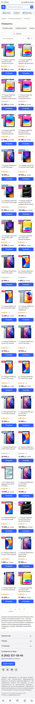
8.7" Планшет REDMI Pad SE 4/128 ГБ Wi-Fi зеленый (26, 448)
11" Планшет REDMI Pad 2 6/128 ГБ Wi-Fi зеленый (8, 412)
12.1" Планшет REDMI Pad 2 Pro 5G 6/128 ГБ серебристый (25, 308)
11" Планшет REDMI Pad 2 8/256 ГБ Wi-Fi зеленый (8, 448)
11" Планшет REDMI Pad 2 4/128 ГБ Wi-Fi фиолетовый (25, 413)
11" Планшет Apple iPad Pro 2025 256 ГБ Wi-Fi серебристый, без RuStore (25, 202)
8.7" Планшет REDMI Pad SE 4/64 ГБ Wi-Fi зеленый (8, 553)
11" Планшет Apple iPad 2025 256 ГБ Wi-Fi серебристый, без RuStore (8, 96)
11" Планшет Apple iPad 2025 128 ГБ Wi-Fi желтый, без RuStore (25, 237)
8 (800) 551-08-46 (28, 2)
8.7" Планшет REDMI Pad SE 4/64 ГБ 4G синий (8, 518)
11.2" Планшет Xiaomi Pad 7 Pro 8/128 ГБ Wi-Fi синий (9, 201)
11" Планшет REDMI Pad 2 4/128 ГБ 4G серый (8, 166)
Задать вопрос (8, 664)
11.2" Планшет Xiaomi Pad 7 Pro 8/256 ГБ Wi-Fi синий (26, 166)
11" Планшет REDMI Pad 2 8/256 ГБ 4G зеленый (8, 342)
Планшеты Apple (7, 28)
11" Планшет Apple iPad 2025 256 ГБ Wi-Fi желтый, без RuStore (25, 589)
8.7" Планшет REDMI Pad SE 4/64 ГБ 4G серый (8, 377)
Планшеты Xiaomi (21, 28)
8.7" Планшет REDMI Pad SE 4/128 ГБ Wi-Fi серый (8, 307)
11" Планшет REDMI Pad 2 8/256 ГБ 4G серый (8, 272)
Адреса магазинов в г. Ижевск (10, 658)
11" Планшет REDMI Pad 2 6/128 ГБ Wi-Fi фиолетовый (25, 484)
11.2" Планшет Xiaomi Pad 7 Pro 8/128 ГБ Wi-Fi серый (9, 237)
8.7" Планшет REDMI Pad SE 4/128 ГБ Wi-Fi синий (25, 377)
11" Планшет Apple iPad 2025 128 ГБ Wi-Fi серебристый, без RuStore (25, 61)
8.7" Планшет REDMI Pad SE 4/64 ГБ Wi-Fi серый (25, 272)
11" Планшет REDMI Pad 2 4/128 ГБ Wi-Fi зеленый (8, 588)
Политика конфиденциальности (10, 695)
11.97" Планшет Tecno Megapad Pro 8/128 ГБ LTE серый (7, 484)
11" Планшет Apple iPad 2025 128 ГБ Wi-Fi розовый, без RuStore (25, 96)
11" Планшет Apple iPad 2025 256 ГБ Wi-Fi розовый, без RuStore (25, 132)
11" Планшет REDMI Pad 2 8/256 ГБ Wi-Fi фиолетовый (25, 554)
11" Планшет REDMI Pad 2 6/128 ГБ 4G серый (25, 342)
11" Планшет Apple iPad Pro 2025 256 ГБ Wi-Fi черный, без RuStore (25, 519)
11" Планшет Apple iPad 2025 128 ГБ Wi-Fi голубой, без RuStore (8, 132)
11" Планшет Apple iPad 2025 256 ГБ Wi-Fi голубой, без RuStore (8, 61)
